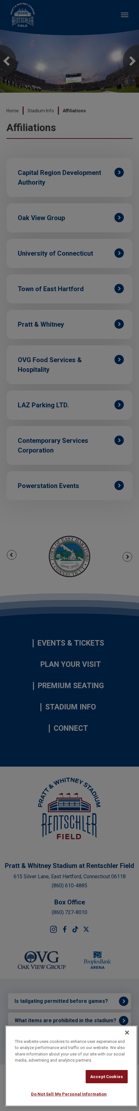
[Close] (127, 1032)
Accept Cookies (106, 1076)
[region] (71, 1065)
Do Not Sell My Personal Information (69, 1094)
